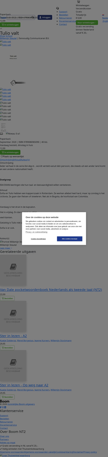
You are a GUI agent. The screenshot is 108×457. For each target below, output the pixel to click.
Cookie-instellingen (38, 239)
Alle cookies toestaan (69, 239)
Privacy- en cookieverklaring (36, 232)
